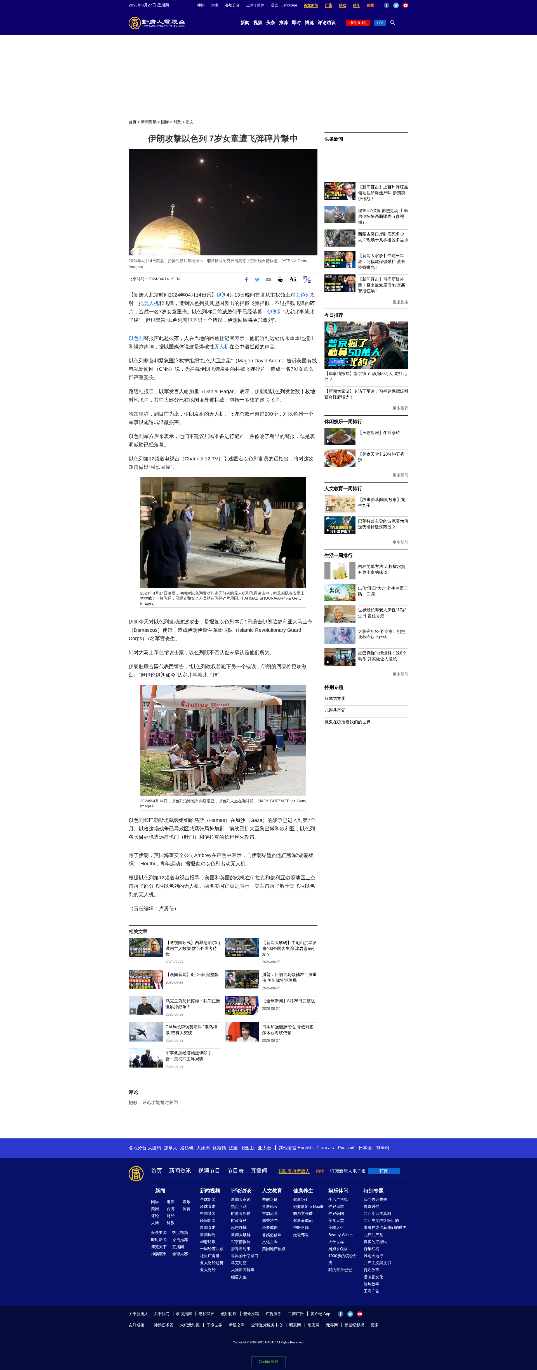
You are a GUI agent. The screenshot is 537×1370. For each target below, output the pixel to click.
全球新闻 (208, 1199)
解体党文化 (334, 698)
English (305, 1147)
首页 (132, 122)
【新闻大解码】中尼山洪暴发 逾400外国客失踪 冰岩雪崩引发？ (289, 948)
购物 (370, 5)
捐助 (342, 5)
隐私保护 (206, 1313)
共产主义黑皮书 (377, 1263)
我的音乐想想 (340, 1270)
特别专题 (333, 687)
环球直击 (208, 1206)
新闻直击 (208, 1227)
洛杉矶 (187, 1147)
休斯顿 (219, 1147)
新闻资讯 (149, 122)
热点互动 (239, 1206)
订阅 (384, 1171)
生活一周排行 (338, 555)
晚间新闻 (208, 1220)
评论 (155, 1215)
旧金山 (247, 1147)
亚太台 (264, 1147)
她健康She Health (308, 1206)
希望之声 (236, 1325)
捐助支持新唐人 (294, 1171)
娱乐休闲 (338, 1191)
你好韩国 (336, 1213)
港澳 (171, 1201)
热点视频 (180, 1232)
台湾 (171, 1208)
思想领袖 (239, 1227)
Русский (346, 1147)
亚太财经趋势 (211, 1263)
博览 (309, 22)
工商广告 (371, 1291)
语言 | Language (284, 5)
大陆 (155, 1222)
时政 (177, 122)
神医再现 (301, 1227)
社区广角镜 (210, 1255)
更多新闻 (400, 475)
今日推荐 (333, 315)
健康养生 (303, 1191)
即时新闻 (159, 1240)
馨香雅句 (270, 1220)
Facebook (386, 5)
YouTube (405, 5)
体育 (186, 1208)
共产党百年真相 (377, 1213)
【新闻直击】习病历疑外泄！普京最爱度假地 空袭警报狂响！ (381, 285)
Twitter (396, 5)
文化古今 (270, 1241)
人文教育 (272, 1191)
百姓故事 (371, 1270)
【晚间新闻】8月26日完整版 (192, 974)
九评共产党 (334, 710)
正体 (250, 5)
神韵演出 (159, 1254)
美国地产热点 (274, 1248)
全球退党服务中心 (266, 1325)
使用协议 (229, 1313)
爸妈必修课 (272, 1234)
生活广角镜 (338, 1199)
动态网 (313, 1325)
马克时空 (239, 1263)
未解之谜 (270, 1199)
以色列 (302, 295)
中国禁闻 (208, 1213)
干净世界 (214, 1325)
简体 (260, 5)
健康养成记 (303, 1220)
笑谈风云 (270, 1206)
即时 (296, 22)
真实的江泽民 (375, 1241)
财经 (171, 1215)
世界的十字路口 (244, 1255)
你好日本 (336, 1206)
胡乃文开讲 (303, 1213)
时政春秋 (239, 1220)
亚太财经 (208, 1270)
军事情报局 (241, 1241)
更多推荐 (400, 408)
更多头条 (400, 302)
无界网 (332, 1325)
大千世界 (336, 1241)
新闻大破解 (241, 1234)
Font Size (293, 279)
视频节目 (209, 1171)
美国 (155, 1208)
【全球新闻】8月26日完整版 (288, 1000)
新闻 (245, 22)
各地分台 (232, 5)
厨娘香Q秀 (337, 1248)
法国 (233, 1147)
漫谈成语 (270, 1227)
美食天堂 (336, 1220)
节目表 (235, 1171)
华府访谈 (208, 1241)
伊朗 (221, 295)
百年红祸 (371, 1248)
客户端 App (320, 1313)
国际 (165, 122)
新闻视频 (210, 1191)
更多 (375, 1325)
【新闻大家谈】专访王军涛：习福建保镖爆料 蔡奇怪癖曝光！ (381, 261)
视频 (257, 22)
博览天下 (159, 1247)
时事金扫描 (241, 1213)
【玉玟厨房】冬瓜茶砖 (379, 432)
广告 (328, 5)
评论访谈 (327, 22)
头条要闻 (159, 1232)
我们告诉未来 (375, 1199)
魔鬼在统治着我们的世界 (347, 721)
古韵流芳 (270, 1213)
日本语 (365, 1147)
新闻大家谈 (241, 1199)
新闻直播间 (358, 23)
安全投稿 (251, 1313)
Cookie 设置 (268, 1362)
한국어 (382, 1147)
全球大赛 (180, 1254)
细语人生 (239, 1277)
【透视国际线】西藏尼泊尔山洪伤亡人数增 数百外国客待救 (193, 948)
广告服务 (273, 1313)
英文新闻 (311, 5)
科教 (171, 1222)
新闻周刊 (208, 1234)
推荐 (283, 22)
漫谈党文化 (373, 1277)
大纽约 (154, 1147)
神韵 (200, 5)
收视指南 (184, 1313)
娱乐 (186, 1201)
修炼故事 (371, 1284)
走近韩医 (301, 1234)
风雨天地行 (373, 1255)
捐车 (356, 5)
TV (381, 23)
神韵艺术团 (163, 1325)
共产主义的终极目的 (381, 1220)
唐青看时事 (241, 1248)
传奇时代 (371, 1206)
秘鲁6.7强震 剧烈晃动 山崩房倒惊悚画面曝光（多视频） (383, 216)
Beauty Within (340, 1234)
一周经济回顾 (211, 1248)
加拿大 (170, 1147)
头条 (270, 22)
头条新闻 (333, 139)
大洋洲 (203, 1147)
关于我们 (161, 1313)
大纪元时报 (190, 1325)
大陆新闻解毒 (243, 1270)
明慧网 (295, 1325)
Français (325, 1147)
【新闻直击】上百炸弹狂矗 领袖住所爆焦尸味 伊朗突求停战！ (383, 193)
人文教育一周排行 (343, 488)
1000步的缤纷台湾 (342, 1259)
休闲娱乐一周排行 (343, 421)
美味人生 (336, 1227)
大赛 (214, 5)
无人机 (151, 303)
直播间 (259, 1171)
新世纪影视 (354, 1325)
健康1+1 (300, 1199)
